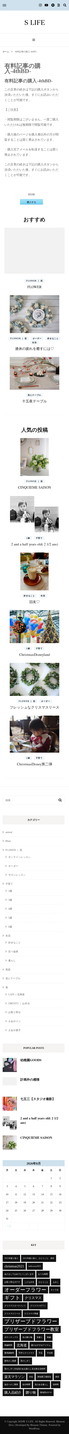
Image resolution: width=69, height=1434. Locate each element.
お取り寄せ (14, 1012)
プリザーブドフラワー (30, 1321)
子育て (39, 538)
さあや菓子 (14, 1030)
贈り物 (31, 1392)
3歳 (10, 900)
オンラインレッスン (19, 857)
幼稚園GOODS (30, 1060)
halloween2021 (34, 1266)
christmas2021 (14, 1266)
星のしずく (25, 1361)
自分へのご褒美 (11, 1385)
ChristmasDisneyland (34, 654)
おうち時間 (43, 1274)
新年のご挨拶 (10, 1361)
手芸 (40, 1353)
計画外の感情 (29, 1079)
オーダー (37, 338)
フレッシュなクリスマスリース (34, 707)
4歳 (10, 908)
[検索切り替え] (64, 5)
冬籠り (39, 1337)
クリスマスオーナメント (15, 1306)
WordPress (34, 1428)
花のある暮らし (41, 1385)
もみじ (56, 1282)
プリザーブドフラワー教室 (31, 1329)
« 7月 (8, 1226)
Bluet (8, 841)
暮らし (12, 960)
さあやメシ (14, 1021)
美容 (7, 969)
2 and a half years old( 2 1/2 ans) (34, 544)
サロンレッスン (17, 875)
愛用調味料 (9, 1353)
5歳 (10, 917)
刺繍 (49, 1337)
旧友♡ (34, 601)
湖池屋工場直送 (44, 1377)
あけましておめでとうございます (19, 1274)
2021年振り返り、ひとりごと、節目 (38, 1258)
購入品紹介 (12, 1392)
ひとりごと (43, 1282)
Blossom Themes (38, 1425)
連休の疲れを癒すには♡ (34, 348)
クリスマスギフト (38, 1306)
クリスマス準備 (31, 1314)
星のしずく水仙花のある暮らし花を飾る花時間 (24, 1369)
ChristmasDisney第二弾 (34, 764)
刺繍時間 (8, 1345)
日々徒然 (13, 951)
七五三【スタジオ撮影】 (37, 1098)
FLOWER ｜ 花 (34, 281)
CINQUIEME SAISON (34, 487)
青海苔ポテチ (46, 1392)
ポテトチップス (11, 1337)
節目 (57, 1377)
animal (8, 832)
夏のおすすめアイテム (41, 1345)
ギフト (12, 1298)
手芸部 (50, 1353)
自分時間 (26, 1385)
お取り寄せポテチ (12, 1282)
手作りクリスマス (26, 1353)
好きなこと (53, 338)
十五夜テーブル (34, 401)
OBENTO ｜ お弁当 (19, 1003)
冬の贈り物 (27, 1337)
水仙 (31, 1377)
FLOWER (34, 286)
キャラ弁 (55, 1290)
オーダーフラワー (25, 1290)
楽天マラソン (14, 1377)
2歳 (28, 538)
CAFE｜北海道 (16, 994)
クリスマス (33, 1298)
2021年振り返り (11, 1258)
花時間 (56, 1385)
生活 (34, 342)
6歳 (10, 926)
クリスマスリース (12, 1314)
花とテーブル (34, 395)
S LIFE (34, 22)
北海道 (22, 1345)
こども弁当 (29, 1282)
